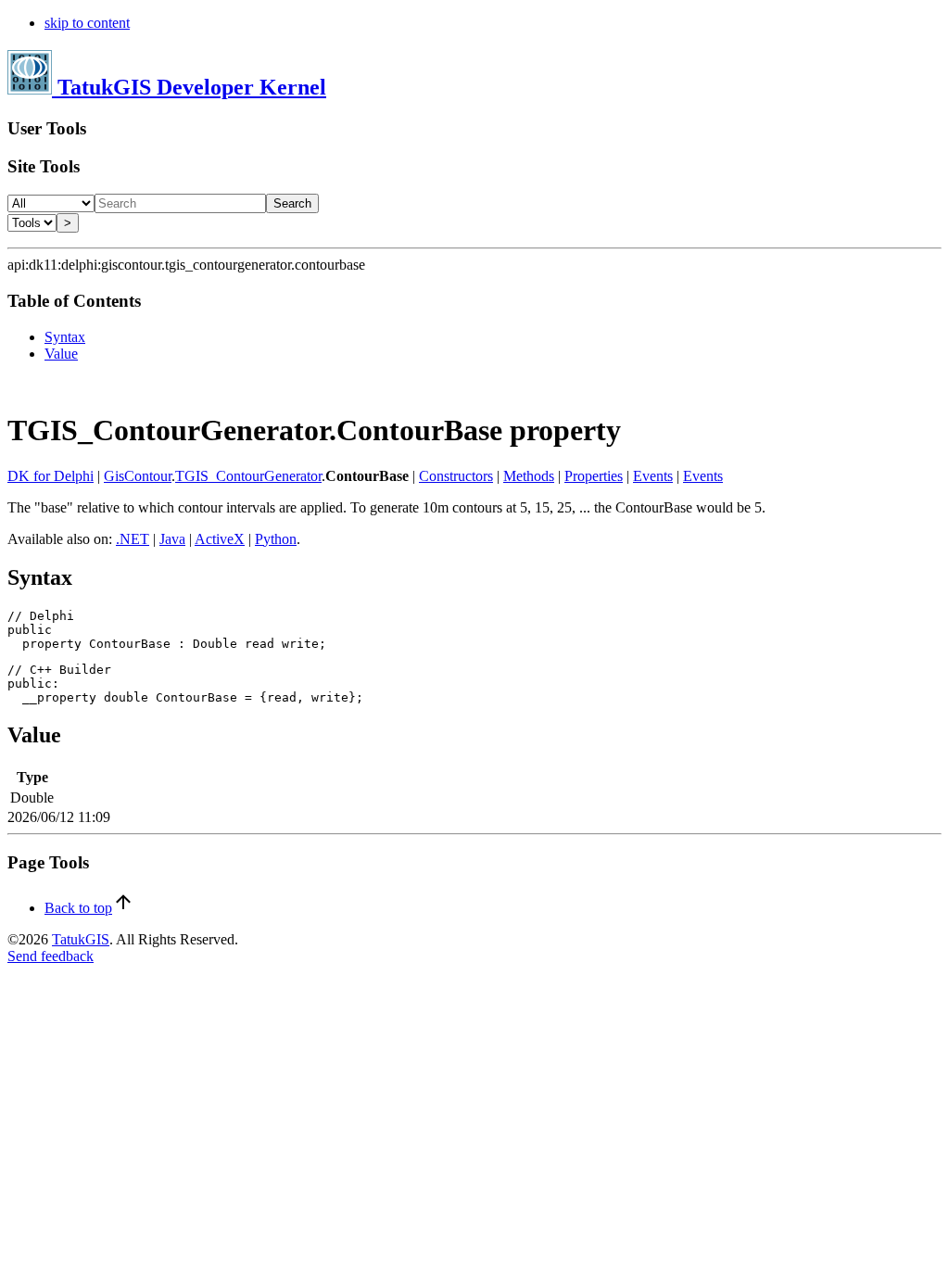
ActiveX (220, 539)
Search (292, 203)
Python (276, 539)
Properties (593, 476)
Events (653, 476)
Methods (528, 476)
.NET (132, 539)
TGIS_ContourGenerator (248, 476)
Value (61, 353)
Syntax (64, 337)
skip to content (87, 23)
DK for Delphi (50, 476)
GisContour (137, 476)
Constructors (456, 476)
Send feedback (50, 956)
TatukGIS (80, 939)
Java (172, 539)
